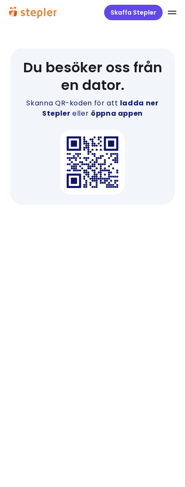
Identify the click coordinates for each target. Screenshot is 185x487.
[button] (170, 12)
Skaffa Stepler (133, 12)
